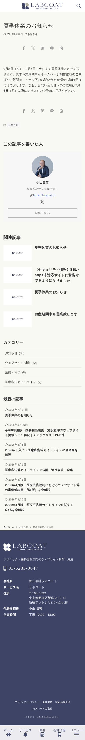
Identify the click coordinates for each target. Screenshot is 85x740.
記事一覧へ (42, 213)
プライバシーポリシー (27, 702)
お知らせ (32, 34)
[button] (23, 48)
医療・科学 (15, 372)
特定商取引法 (62, 702)
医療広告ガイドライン (23, 381)
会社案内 (47, 702)
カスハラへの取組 (43, 708)
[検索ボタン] (79, 6)
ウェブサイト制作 (21, 362)
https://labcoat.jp (44, 195)
